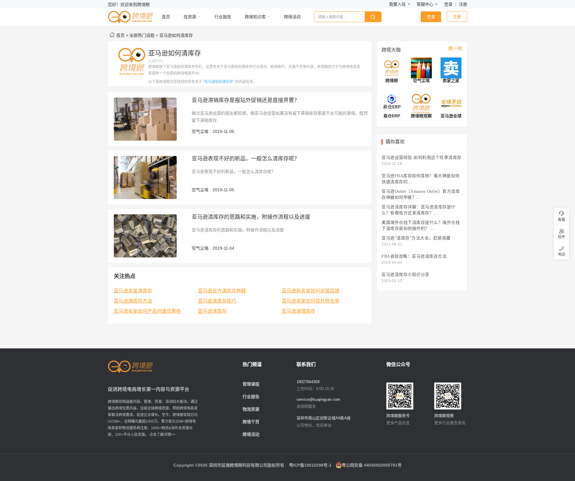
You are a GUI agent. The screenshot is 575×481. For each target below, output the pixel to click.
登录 (448, 4)
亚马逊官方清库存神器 (222, 290)
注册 (463, 4)
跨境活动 (251, 434)
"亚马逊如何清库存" (218, 82)
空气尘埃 (200, 131)
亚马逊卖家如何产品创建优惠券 (147, 311)
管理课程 (251, 384)
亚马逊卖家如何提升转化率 (310, 301)
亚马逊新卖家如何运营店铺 (310, 290)
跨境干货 (251, 421)
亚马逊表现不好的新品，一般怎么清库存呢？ (245, 159)
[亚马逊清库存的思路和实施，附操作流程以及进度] (145, 235)
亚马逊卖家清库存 (133, 290)
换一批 (455, 48)
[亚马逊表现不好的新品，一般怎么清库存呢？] (145, 177)
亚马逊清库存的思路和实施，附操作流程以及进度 (251, 217)
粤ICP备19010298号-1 (310, 465)
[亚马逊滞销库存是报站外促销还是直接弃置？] (145, 118)
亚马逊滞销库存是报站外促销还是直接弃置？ (245, 100)
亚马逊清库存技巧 (217, 301)
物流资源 (251, 409)
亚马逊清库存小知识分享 (405, 274)
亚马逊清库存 (212, 311)
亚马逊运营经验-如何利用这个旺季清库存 (421, 157)
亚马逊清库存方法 (133, 301)
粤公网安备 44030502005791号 (372, 465)
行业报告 (251, 396)
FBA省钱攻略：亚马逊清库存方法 (414, 256)
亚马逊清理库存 (298, 311)
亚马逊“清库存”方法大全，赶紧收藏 (416, 238)
